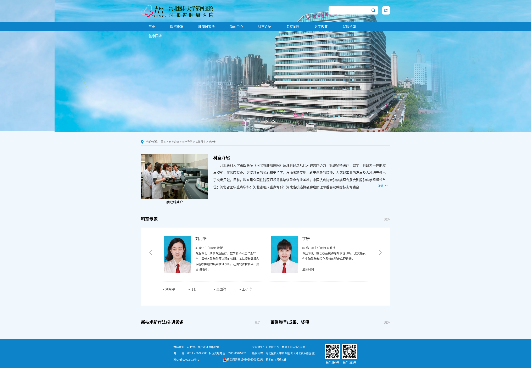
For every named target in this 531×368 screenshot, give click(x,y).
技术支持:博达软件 (276, 359)
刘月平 (169, 289)
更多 (387, 219)
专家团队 (293, 26)
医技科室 (201, 141)
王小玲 (246, 289)
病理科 (212, 141)
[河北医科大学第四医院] (177, 10)
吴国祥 (221, 289)
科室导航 (187, 141)
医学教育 (321, 26)
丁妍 (193, 289)
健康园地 (155, 36)
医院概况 (176, 26)
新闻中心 (236, 26)
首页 (152, 26)
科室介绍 (264, 26)
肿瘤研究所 (206, 26)
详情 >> (382, 185)
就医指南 (349, 26)
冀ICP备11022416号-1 (186, 359)
